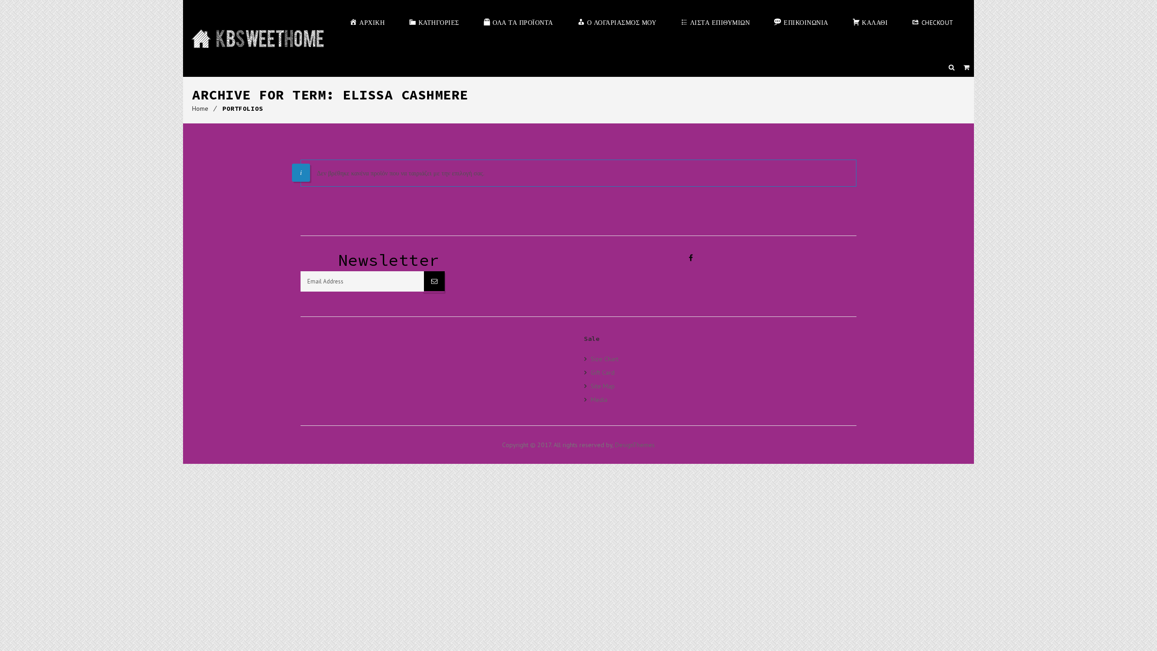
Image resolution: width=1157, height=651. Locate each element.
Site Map (603, 386)
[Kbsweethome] (257, 38)
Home (200, 108)
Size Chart (604, 359)
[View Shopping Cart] (966, 67)
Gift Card (603, 372)
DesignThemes (635, 445)
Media (599, 399)
